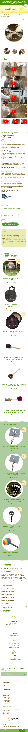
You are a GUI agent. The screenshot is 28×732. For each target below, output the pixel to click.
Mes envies (16, 730)
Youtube (4, 713)
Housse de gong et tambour (10, 305)
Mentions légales (7, 724)
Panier (11, 730)
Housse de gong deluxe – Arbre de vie (14, 332)
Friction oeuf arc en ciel (10, 553)
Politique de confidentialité (9, 726)
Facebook (24, 132)
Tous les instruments (11, 14)
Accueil (3, 14)
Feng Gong (19, 14)
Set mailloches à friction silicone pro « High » (14, 447)
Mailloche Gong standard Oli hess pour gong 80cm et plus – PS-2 (14, 411)
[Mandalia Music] (10, 8)
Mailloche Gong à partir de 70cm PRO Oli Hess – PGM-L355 (14, 385)
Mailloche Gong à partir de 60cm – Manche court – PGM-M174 (14, 358)
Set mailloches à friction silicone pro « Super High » (14, 474)
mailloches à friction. (7, 159)
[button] (24, 19)
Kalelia (18, 726)
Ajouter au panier (10, 224)
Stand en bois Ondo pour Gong (11, 279)
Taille (3, 213)
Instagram (8, 713)
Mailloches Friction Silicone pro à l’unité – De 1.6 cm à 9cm (14, 500)
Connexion (6, 730)
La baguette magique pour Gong (11, 527)
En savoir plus (6, 710)
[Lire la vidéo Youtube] (14, 69)
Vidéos (3, 140)
